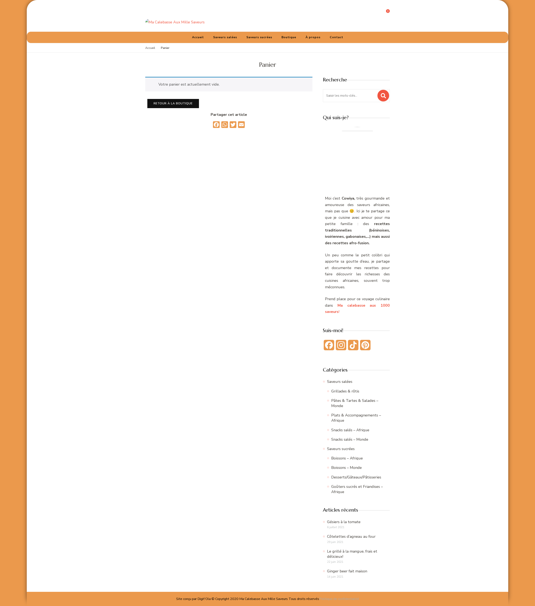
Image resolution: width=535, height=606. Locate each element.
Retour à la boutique (173, 103)
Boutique (289, 37)
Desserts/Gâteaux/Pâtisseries (356, 477)
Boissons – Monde (346, 467)
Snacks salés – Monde (349, 439)
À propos (313, 37)
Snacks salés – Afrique (350, 430)
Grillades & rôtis (345, 391)
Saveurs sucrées (259, 37)
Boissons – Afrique (347, 458)
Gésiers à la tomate (343, 521)
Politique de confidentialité (339, 599)
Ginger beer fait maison (347, 571)
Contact (336, 37)
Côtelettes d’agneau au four (351, 536)
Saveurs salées (225, 37)
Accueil (198, 37)
